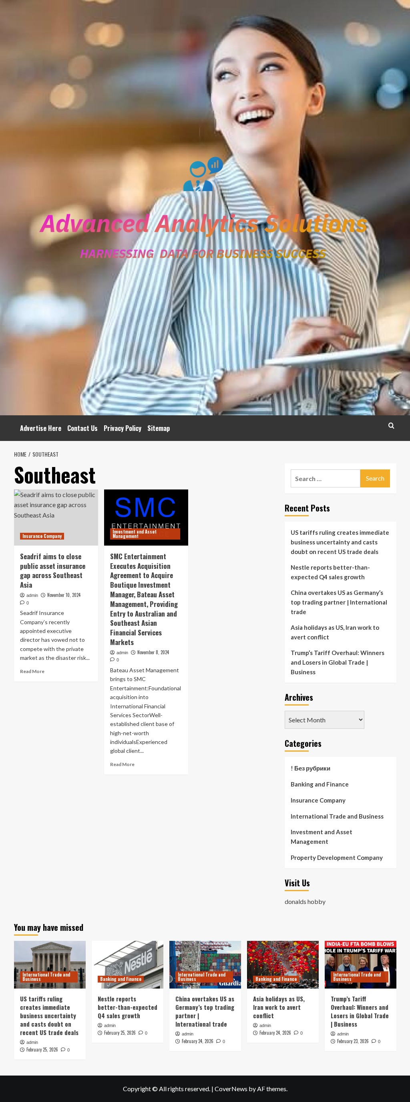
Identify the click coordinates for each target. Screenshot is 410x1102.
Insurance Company (42, 536)
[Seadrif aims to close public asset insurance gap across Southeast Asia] (56, 517)
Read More (32, 671)
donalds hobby (305, 901)
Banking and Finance (320, 784)
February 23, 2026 (353, 1041)
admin (32, 595)
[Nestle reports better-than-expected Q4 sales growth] (127, 965)
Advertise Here (40, 428)
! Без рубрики (310, 768)
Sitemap (158, 428)
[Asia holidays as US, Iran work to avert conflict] (283, 965)
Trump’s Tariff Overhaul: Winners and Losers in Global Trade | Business (337, 662)
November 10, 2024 (63, 595)
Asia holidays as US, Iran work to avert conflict (335, 632)
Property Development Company (337, 857)
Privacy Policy (122, 428)
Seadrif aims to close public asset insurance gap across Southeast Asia (52, 570)
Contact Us (82, 428)
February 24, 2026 (197, 1041)
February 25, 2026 (42, 1049)
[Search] (391, 426)
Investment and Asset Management (135, 533)
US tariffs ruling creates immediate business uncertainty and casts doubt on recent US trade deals (340, 542)
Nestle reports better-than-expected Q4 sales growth (330, 572)
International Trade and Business (337, 816)
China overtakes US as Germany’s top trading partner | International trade (339, 602)
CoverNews (231, 1088)
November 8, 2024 (153, 652)
